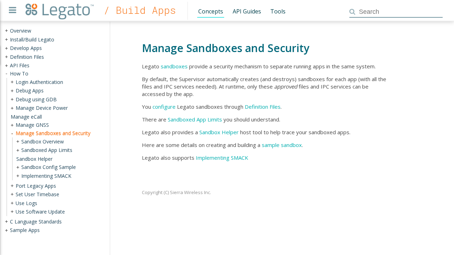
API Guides (247, 11)
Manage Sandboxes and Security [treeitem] (53, 133)
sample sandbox (282, 144)
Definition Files (263, 106)
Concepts (210, 11)
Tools (278, 11)
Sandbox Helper (219, 132)
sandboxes (174, 66)
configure (164, 106)
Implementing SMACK (222, 157)
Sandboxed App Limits (195, 119)
